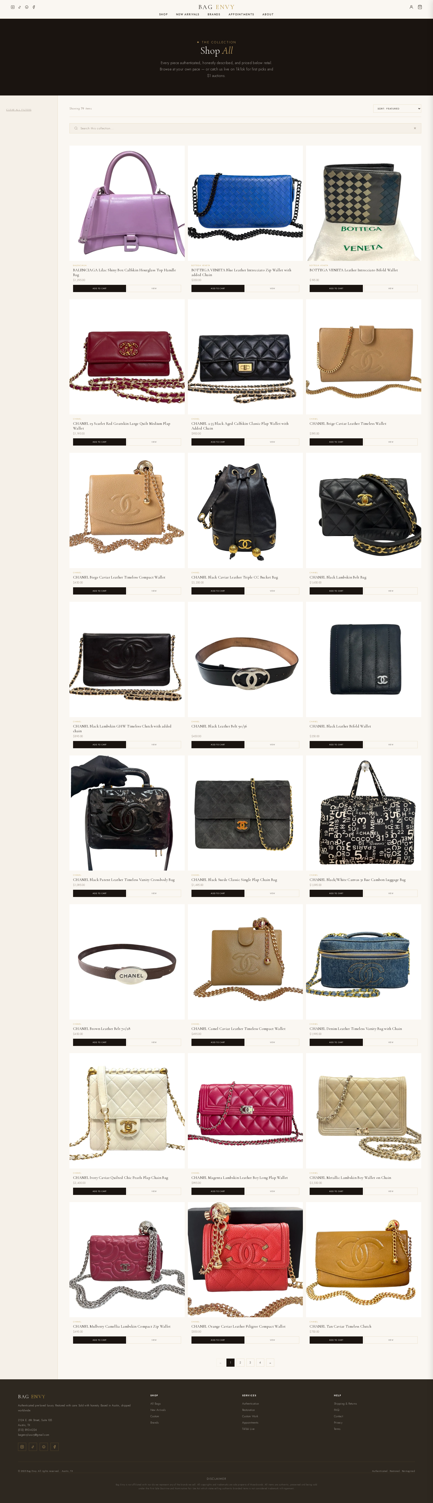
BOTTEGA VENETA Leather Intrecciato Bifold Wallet (354, 270)
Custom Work (250, 1416)
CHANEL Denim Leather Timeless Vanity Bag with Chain (356, 1028)
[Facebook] (34, 7)
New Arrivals (188, 14)
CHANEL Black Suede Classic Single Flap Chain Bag (234, 879)
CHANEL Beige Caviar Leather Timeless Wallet (348, 423)
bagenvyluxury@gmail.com (33, 1435)
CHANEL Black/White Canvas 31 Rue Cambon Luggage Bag (357, 879)
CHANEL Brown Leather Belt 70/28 (101, 1028)
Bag (216, 7)
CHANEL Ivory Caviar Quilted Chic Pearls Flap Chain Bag (120, 1177)
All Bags (155, 1404)
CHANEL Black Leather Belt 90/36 (219, 726)
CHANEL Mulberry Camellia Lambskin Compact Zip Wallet (122, 1326)
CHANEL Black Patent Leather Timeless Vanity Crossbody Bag (124, 879)
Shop (163, 14)
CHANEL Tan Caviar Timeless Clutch (340, 1326)
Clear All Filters (18, 110)
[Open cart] (420, 7)
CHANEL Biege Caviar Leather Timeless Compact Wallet (119, 577)
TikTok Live (248, 1429)
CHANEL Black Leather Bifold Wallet (340, 726)
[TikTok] (20, 7)
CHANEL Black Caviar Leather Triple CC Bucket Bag (234, 577)
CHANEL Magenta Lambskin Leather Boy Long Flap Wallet (239, 1177)
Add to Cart (100, 288)
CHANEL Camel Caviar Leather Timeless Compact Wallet (238, 1028)
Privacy (338, 1423)
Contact (338, 1416)
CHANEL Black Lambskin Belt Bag (338, 577)
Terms (337, 1429)
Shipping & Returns (345, 1404)
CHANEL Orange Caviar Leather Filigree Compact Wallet (238, 1326)
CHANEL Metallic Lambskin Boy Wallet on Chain (350, 1177)
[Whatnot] (27, 7)
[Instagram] (13, 7)
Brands (214, 14)
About (268, 14)
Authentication (250, 1404)
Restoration (248, 1410)
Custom (154, 1416)
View (154, 288)
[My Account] (411, 7)
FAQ (336, 1410)
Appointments (241, 14)
